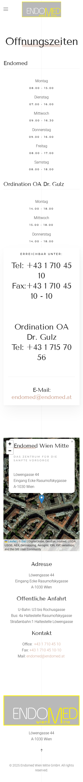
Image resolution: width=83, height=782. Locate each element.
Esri (23, 541)
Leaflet (12, 541)
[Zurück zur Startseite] (41, 9)
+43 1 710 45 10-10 (45, 650)
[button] (5, 9)
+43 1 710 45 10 (47, 644)
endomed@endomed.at (41, 397)
